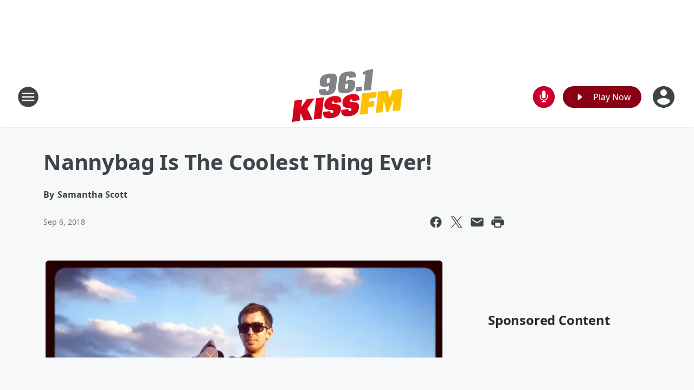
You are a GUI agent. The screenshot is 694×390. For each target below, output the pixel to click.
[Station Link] (347, 96)
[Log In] (665, 97)
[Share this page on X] (456, 222)
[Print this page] (497, 222)
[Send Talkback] (544, 97)
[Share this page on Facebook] (436, 222)
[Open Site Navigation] (28, 97)
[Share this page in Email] (477, 222)
